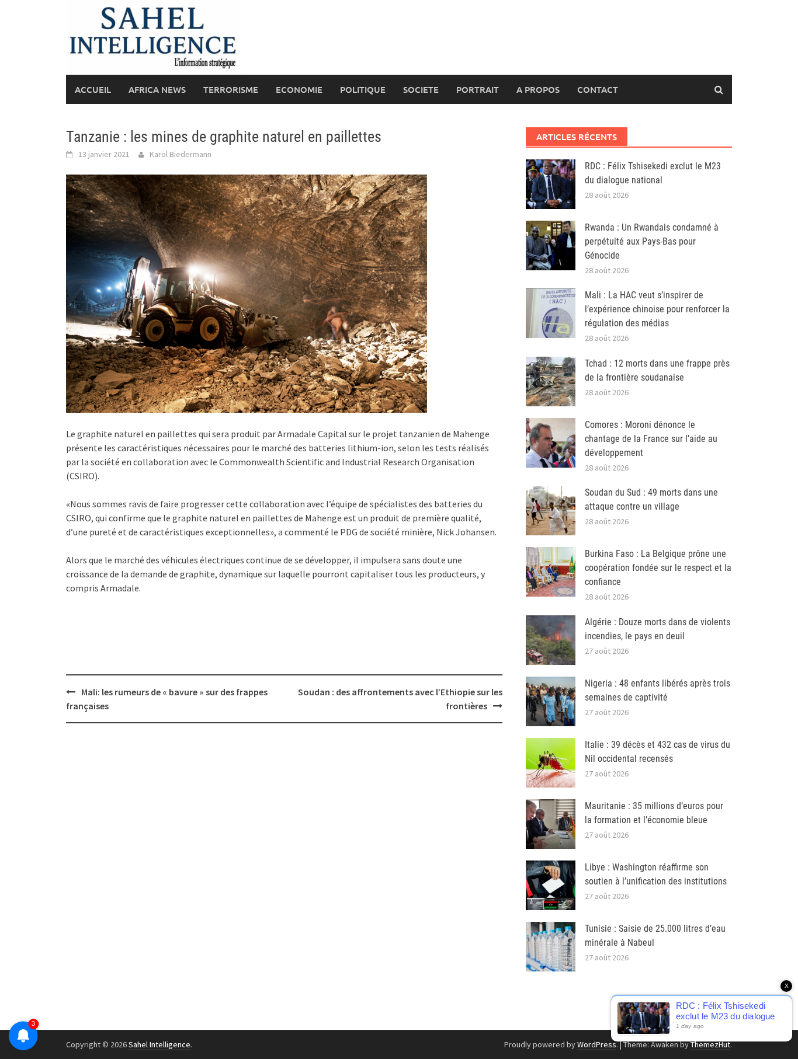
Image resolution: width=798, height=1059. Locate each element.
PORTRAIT (477, 89)
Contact (597, 89)
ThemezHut (710, 1044)
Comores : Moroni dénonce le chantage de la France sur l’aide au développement (651, 438)
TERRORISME (230, 89)
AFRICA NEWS (157, 89)
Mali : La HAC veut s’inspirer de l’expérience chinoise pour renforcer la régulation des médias (657, 309)
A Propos (538, 89)
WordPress (596, 1044)
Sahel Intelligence (159, 1044)
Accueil (93, 89)
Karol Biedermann (180, 154)
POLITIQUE (363, 89)
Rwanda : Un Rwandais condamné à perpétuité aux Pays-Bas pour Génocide (652, 241)
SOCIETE (421, 89)
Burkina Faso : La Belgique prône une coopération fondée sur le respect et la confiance (658, 567)
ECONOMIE (299, 89)
